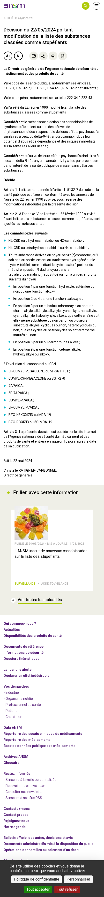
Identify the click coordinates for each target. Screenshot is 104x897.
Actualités (12, 630)
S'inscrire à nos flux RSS (24, 798)
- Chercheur (13, 717)
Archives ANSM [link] (16, 757)
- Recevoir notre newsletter (24, 786)
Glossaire (11, 763)
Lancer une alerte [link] (17, 669)
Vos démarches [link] (16, 686)
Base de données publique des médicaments (39, 746)
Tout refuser (67, 889)
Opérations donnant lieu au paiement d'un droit (41, 850)
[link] (14, 6)
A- (18, 56)
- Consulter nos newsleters (24, 792)
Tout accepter (38, 889)
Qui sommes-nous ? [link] (20, 624)
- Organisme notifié (18, 699)
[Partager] (43, 56)
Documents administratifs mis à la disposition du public (48, 844)
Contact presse (16, 815)
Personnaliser (78, 879)
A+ (8, 56)
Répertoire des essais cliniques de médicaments (43, 734)
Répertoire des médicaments (27, 740)
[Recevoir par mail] (33, 56)
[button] (85, 6)
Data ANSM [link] (13, 728)
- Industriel (12, 692)
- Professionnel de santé (22, 705)
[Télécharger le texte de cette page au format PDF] (62, 56)
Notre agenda (15, 827)
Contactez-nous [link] (17, 809)
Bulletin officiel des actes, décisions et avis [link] (38, 838)
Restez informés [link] (17, 774)
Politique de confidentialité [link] (36, 879)
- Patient (10, 711)
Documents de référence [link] (24, 646)
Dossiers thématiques (21, 659)
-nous (16, 821)
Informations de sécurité (24, 653)
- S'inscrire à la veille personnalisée (30, 780)
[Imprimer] (53, 56)
